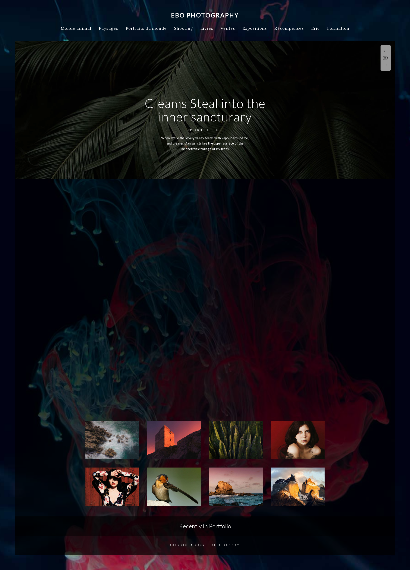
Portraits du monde (146, 28)
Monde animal (76, 28)
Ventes (228, 28)
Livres (206, 28)
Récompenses (289, 28)
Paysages (108, 28)
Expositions (254, 28)
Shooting (183, 28)
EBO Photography (205, 15)
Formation (338, 28)
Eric (315, 28)
